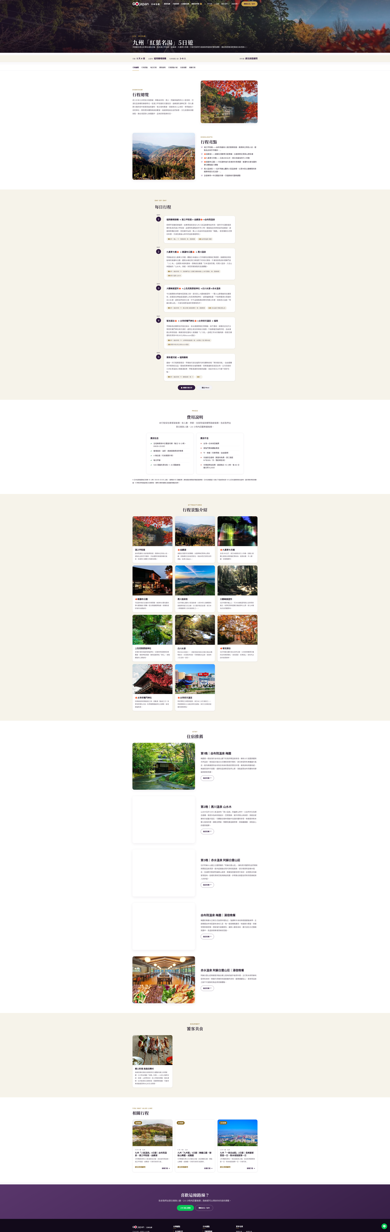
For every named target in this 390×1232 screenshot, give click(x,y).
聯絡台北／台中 (249, 4)
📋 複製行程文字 (186, 388)
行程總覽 (136, 67)
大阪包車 (176, 4)
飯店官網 (207, 778)
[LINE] (384, 1226)
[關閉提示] (387, 1216)
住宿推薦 (183, 67)
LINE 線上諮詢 (185, 1208)
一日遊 (216, 4)
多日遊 (209, 4)
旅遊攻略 (234, 4)
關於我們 (224, 4)
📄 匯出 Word (204, 388)
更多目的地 (195, 4)
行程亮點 (144, 67)
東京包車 (167, 4)
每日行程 (153, 67)
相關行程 (192, 67)
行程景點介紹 (173, 67)
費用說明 (162, 67)
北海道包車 (185, 4)
